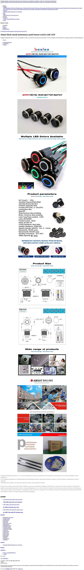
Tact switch (5, 530)
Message (2, 547)
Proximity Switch (6, 526)
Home (4, 5)
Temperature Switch (7, 528)
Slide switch (5, 536)
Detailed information (7, 42)
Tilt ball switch (6, 519)
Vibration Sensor (6, 518)
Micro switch (6, 535)
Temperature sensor (7, 525)
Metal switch (5, 532)
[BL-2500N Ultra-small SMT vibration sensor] (13, 509)
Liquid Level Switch (7, 529)
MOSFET (5, 537)
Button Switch (6, 29)
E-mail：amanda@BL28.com (9, 552)
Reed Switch (5, 521)
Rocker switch (6, 533)
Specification (6, 43)
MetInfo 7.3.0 (9, 568)
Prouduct (5, 28)
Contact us (3, 550)
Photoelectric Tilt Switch (8, 517)
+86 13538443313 (4, 558)
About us (3, 542)
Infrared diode (6, 538)
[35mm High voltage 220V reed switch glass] (12, 499)
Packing (4, 44)
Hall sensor (5, 522)
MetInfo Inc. (20, 568)
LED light (5, 539)
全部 (4, 8)
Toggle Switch (6, 531)
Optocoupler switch (7, 523)
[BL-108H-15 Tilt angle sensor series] (11, 504)
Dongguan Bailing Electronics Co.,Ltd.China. (12, 544)
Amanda (5, 554)
